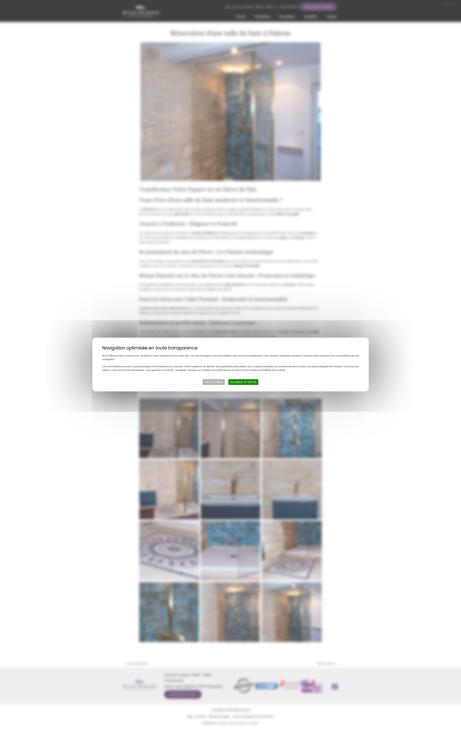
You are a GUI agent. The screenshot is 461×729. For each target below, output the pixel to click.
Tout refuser (451, 4)
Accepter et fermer (243, 382)
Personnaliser (213, 382)
